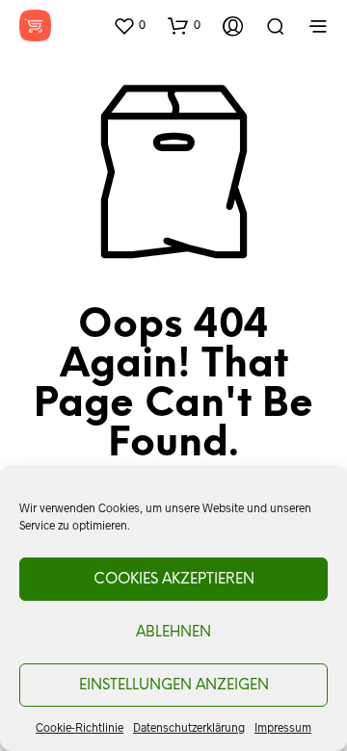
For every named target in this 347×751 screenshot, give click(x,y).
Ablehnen (173, 632)
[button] (129, 25)
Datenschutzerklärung (189, 727)
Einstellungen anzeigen (174, 685)
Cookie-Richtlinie (79, 727)
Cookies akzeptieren (173, 579)
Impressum (282, 727)
